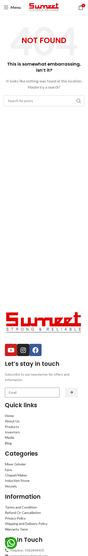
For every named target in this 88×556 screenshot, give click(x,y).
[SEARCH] (78, 100)
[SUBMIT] (71, 392)
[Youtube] (11, 350)
